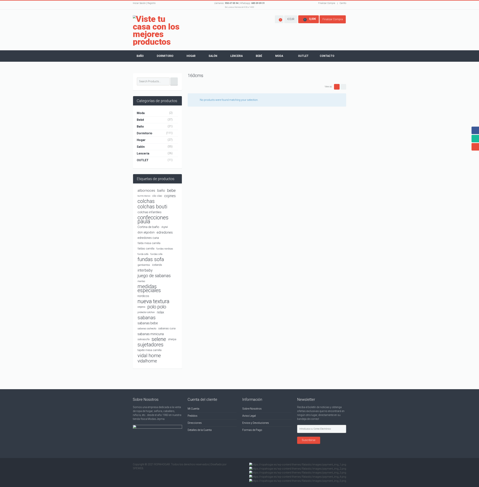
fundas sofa (151, 259)
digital (164, 227)
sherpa (172, 339)
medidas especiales (149, 288)
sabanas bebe (148, 323)
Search (174, 81)
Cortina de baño (148, 227)
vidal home (149, 355)
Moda (279, 55)
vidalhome (147, 361)
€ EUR (290, 19)
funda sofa (143, 254)
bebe (171, 190)
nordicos (143, 296)
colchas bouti (152, 206)
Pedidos (192, 415)
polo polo (156, 307)
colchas (146, 201)
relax (160, 312)
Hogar (191, 55)
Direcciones (195, 422)
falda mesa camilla (149, 243)
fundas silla (156, 254)
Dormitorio (165, 55)
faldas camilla (146, 248)
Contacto (327, 55)
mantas (141, 281)
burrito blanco (144, 196)
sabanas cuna (167, 328)
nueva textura (153, 301)
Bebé (259, 55)
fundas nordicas (164, 248)
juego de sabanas (154, 275)
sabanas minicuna (151, 334)
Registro (151, 3)
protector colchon (146, 312)
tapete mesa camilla (149, 350)
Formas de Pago (252, 429)
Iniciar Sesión (139, 3)
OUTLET (143, 160)
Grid (337, 87)
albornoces (146, 190)
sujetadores (151, 344)
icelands (157, 265)
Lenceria (236, 55)
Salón (213, 55)
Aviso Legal (249, 415)
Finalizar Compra (326, 3)
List (343, 87)
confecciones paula (153, 219)
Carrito (343, 3)
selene (159, 339)
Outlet (303, 55)
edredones (165, 232)
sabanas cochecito (147, 328)
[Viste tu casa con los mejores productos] (157, 30)
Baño (140, 55)
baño (161, 190)
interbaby (145, 270)
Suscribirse (308, 440)
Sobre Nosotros (252, 408)
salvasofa (144, 339)
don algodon (146, 232)
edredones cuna (148, 238)
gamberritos (144, 265)
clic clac (157, 195)
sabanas (147, 317)
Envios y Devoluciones (255, 422)
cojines (170, 196)
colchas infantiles (149, 212)
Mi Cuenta (193, 408)
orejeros (141, 306)
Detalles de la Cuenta (200, 429)
